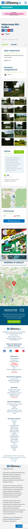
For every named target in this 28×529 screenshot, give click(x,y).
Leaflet (12, 207)
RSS (14, 367)
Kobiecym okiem (14, 427)
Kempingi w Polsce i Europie (14, 389)
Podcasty (14, 448)
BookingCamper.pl (14, 396)
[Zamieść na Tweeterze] (6, 30)
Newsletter (14, 371)
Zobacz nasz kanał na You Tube (14, 410)
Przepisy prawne (14, 438)
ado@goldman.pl (15, 339)
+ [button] (3, 191)
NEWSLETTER (10, 310)
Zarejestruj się (14, 360)
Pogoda (14, 407)
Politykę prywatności (8, 474)
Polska (14, 422)
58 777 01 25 (15, 335)
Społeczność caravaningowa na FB (14, 411)
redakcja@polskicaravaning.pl (15, 338)
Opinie (14, 44)
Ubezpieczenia (14, 372)
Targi (14, 450)
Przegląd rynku (14, 434)
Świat (14, 424)
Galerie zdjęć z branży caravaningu (14, 404)
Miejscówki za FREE (14, 391)
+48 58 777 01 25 (16, 336)
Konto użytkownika (14, 358)
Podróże (14, 433)
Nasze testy (14, 442)
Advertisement (14, 364)
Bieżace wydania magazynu (14, 380)
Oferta (5, 44)
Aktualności (14, 420)
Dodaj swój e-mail (14, 321)
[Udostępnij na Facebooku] (3, 30)
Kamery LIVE (14, 408)
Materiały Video (14, 405)
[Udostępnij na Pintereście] (8, 30)
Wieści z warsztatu (14, 441)
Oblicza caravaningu (14, 430)
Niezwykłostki (14, 447)
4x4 (14, 444)
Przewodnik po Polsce (14, 425)
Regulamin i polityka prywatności (14, 369)
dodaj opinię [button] (19, 152)
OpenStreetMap (18, 207)
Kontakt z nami (14, 366)
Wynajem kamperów (14, 431)
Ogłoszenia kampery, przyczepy (14, 392)
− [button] (3, 193)
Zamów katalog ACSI (14, 382)
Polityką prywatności (14, 519)
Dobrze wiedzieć (14, 439)
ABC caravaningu (14, 428)
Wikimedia (26, 305)
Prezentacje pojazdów (14, 436)
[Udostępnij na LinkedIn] (11, 30)
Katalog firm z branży (14, 394)
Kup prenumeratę (14, 379)
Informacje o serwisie (14, 361)
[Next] (25, 45)
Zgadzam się (20, 526)
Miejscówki (7, 7)
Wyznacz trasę (12, 221)
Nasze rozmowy (14, 445)
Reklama (14, 363)
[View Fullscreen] (3, 196)
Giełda (14, 413)
